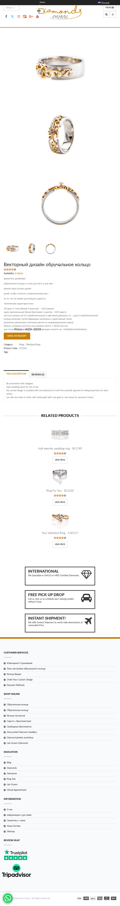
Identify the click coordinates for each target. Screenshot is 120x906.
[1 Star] (5, 269)
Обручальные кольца (17, 705)
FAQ (42, 16)
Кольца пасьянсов (16, 716)
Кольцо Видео (14, 674)
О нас (10, 810)
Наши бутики (13, 826)
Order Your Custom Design (20, 680)
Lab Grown (12, 784)
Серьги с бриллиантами (19, 721)
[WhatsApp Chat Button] (7, 898)
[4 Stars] (12, 269)
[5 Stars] (15, 269)
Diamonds (12, 768)
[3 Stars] (10, 269)
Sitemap (11, 831)
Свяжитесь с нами (16, 821)
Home (42, 2)
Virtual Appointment (16, 790)
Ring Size (11, 779)
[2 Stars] (7, 269)
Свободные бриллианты (19, 727)
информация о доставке (19, 815)
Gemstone (12, 774)
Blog (9, 763)
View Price (60, 460)
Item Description (16, 374)
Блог (42, 9)
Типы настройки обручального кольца (26, 669)
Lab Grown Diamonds (17, 743)
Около (42, 6)
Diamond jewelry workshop (20, 738)
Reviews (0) (38, 375)
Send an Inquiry (17, 336)
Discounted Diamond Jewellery (22, 732)
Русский (105, 3)
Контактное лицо (48, 13)
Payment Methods (16, 685)
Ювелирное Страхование (19, 663)
